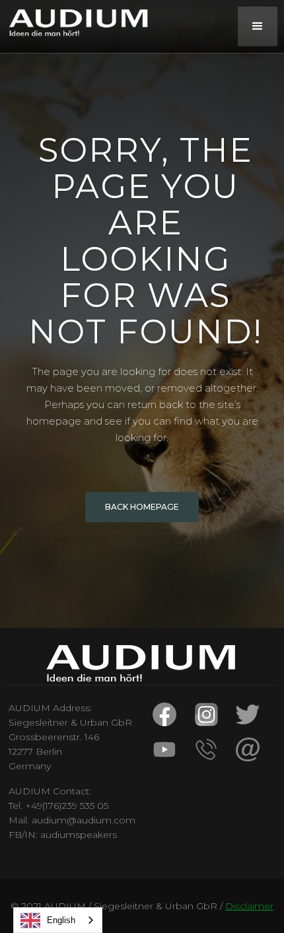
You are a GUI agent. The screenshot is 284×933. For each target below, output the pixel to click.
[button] (257, 26)
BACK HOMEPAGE (142, 507)
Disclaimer (249, 906)
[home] (76, 22)
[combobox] (57, 920)
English (61, 920)
